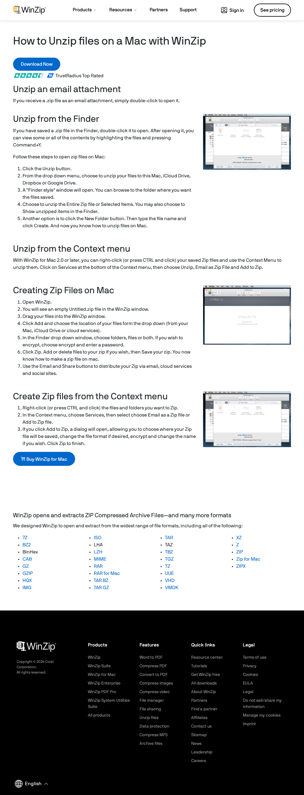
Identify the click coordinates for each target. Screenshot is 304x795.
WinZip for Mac (102, 675)
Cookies (250, 675)
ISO (97, 537)
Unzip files (149, 718)
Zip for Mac (248, 559)
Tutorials (199, 666)
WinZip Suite (99, 666)
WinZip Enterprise (104, 683)
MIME (100, 559)
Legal (248, 692)
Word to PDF (151, 657)
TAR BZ (101, 580)
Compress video (155, 692)
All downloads (204, 683)
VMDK (171, 587)
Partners (199, 700)
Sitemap (199, 735)
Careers (198, 761)
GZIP (28, 573)
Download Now (37, 64)
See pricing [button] (272, 10)
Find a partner (204, 709)
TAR (169, 537)
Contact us (201, 726)
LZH (98, 552)
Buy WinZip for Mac (46, 459)
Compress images (156, 683)
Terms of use (255, 657)
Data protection (154, 726)
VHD (170, 580)
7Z (25, 537)
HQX (27, 580)
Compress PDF (153, 666)
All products (99, 715)
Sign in (236, 10)
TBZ (169, 552)
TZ (167, 566)
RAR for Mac (107, 573)
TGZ (169, 559)
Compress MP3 (153, 735)
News (196, 744)
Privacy (249, 666)
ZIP (239, 552)
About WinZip (203, 692)
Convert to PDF (154, 675)
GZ (26, 566)
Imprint (249, 724)
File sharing (150, 709)
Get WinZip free (205, 675)
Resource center (207, 657)
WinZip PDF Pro (102, 692)
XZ (239, 537)
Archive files (151, 744)
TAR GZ (101, 587)
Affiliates (199, 718)
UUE (169, 573)
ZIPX (241, 566)
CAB (27, 559)
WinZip (94, 657)
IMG (27, 587)
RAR (98, 566)
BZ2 (27, 544)
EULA (248, 683)
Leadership (201, 752)
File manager (152, 700)
